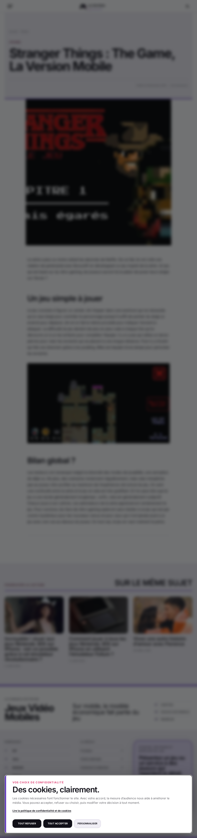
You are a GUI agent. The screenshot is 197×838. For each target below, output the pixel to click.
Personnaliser (87, 823)
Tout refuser (27, 823)
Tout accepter (58, 823)
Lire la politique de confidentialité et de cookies (42, 810)
